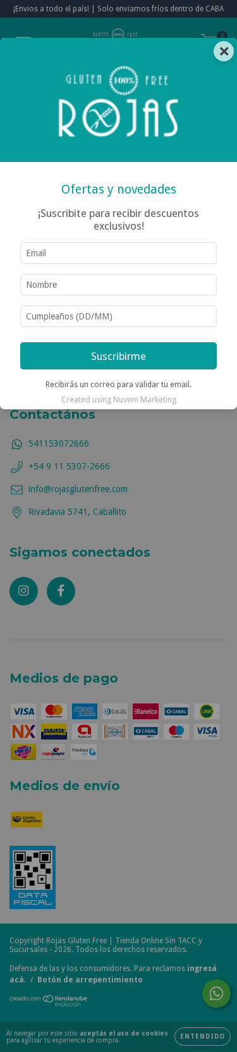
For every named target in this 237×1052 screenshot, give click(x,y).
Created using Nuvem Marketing (118, 399)
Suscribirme (118, 356)
